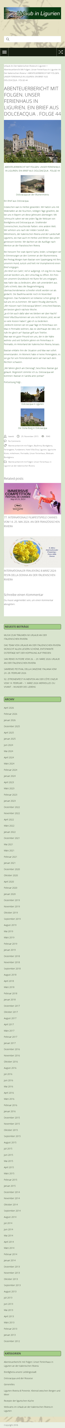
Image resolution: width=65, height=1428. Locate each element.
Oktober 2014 (11, 1204)
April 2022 (9, 819)
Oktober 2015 (11, 1130)
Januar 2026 (10, 720)
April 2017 (9, 1024)
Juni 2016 (8, 1080)
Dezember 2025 (12, 726)
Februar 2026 (10, 713)
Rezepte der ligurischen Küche (19, 1400)
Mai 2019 (8, 931)
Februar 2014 (10, 1254)
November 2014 (12, 1198)
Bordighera (47, 445)
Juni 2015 (8, 1154)
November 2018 (12, 962)
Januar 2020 (10, 894)
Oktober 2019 (11, 912)
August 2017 (10, 1018)
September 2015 (12, 1136)
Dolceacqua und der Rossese (18, 1378)
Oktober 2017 (11, 1011)
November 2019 (12, 906)
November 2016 (12, 1055)
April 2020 (9, 881)
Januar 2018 (10, 999)
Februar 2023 (10, 794)
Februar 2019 (10, 943)
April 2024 (9, 757)
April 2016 (9, 1092)
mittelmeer (15, 453)
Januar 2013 (10, 1334)
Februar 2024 (10, 769)
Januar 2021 (10, 862)
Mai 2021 (8, 844)
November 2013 (12, 1272)
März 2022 (9, 825)
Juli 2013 (8, 1297)
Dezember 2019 (12, 900)
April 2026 (9, 707)
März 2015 (9, 1173)
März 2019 (9, 937)
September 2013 (12, 1285)
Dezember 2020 (12, 869)
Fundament (20, 449)
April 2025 (9, 732)
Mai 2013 (8, 1310)
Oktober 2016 (11, 1061)
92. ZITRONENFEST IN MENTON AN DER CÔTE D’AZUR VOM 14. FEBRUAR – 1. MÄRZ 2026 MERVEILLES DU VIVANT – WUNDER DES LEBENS (31, 683)
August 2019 (10, 924)
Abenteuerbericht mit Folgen (20, 445)
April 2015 (9, 1167)
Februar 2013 (10, 1328)
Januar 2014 (10, 1260)
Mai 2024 (8, 751)
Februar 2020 (10, 887)
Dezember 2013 (12, 1266)
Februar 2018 (10, 993)
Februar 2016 (10, 1105)
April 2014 (9, 1241)
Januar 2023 (10, 800)
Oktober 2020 (11, 875)
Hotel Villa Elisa (32, 449)
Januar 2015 (10, 1185)
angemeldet (20, 600)
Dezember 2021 (12, 838)
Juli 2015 (8, 1148)
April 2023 (9, 782)
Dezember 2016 (12, 1049)
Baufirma (38, 445)
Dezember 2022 (12, 807)
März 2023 (9, 788)
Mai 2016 (8, 1086)
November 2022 (12, 813)
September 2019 (12, 918)
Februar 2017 (10, 1036)
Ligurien (43, 449)
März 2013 (9, 1322)
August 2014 (10, 1216)
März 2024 (9, 763)
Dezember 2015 (12, 1117)
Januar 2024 (10, 775)
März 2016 (9, 1098)
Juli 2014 (8, 1223)
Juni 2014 (8, 1229)
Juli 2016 (8, 1074)
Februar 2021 (10, 856)
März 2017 (9, 1030)
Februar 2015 (10, 1179)
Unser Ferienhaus (37, 453)
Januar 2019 (10, 949)
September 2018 (12, 968)
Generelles (9, 1384)
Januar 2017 (10, 1043)
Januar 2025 (10, 738)
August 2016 (10, 1067)
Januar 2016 (10, 1111)
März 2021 (9, 850)
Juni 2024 (8, 744)
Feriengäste (9, 449)
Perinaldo (25, 453)
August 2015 (10, 1142)
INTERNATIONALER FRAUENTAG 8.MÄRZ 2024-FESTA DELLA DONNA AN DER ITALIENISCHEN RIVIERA (30, 575)
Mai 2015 (8, 1160)
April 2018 (9, 980)
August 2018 (10, 974)
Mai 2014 (8, 1235)
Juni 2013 (8, 1303)
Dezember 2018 (12, 956)
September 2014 (12, 1210)
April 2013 (9, 1316)
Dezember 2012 (12, 1341)
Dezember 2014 (12, 1192)
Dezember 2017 (12, 1005)
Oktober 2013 (11, 1279)
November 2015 (12, 1123)
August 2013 (10, 1291)
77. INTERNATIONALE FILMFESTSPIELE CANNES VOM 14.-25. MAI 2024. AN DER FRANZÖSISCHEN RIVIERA (32, 522)
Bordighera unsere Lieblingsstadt (20, 1371)
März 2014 (9, 1247)
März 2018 (9, 987)
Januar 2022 (10, 831)
